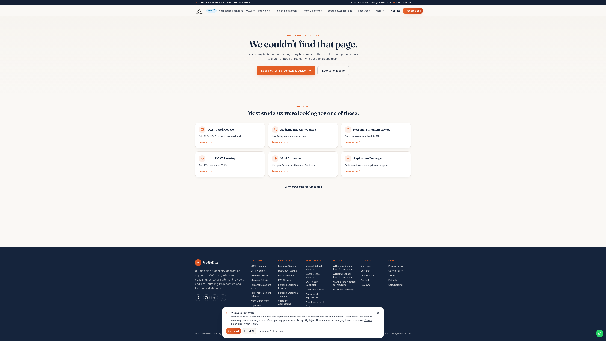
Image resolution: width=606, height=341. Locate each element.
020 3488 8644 (361, 2)
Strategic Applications (340, 10)
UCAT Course (258, 270)
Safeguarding (395, 285)
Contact (395, 10)
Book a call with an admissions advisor (284, 70)
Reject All (249, 331)
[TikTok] (223, 297)
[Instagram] (206, 297)
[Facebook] (198, 297)
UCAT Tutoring (258, 266)
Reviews (365, 285)
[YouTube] (214, 297)
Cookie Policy (395, 270)
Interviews (264, 10)
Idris (211, 10)
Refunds (392, 280)
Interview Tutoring (260, 280)
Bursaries (366, 270)
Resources (364, 10)
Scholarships (367, 275)
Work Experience (312, 10)
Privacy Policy (395, 266)
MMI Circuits (284, 280)
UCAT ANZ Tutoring (343, 289)
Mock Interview (286, 275)
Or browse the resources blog (305, 186)
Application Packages (231, 10)
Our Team (366, 266)
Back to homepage (333, 70)
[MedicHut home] (199, 11)
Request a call (413, 10)
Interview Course (259, 275)
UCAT (249, 10)
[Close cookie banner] (378, 313)
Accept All (233, 331)
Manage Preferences (271, 331)
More (378, 10)
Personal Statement (286, 10)
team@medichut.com (381, 2)
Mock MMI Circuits (315, 289)
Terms (391, 275)
